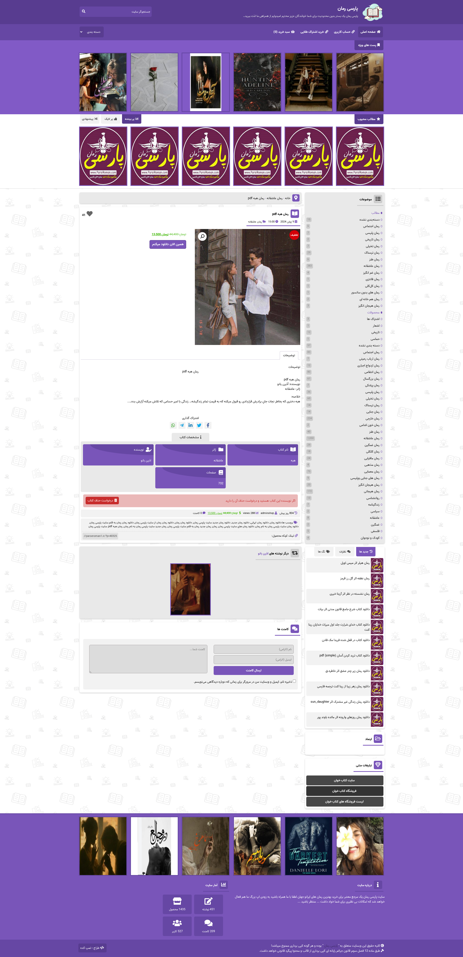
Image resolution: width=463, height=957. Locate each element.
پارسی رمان (331, 945)
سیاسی (375, 511)
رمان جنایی (373, 411)
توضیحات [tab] (289, 355)
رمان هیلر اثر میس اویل (355, 563)
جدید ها (363, 551)
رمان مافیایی (372, 458)
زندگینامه (374, 504)
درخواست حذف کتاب (100, 500)
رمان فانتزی (373, 279)
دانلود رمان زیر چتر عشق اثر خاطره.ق (348, 671)
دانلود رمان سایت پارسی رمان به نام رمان (277, 526)
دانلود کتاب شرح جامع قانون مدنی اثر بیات (344, 609)
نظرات (342, 551)
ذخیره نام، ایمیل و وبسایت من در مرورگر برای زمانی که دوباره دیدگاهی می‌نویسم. (243, 681)
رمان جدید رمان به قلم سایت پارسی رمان (189, 526)
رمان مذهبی (372, 464)
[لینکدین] (190, 425)
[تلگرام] (181, 425)
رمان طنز (374, 259)
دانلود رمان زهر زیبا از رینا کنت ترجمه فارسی (343, 686)
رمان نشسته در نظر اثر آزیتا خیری (350, 593)
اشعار (376, 325)
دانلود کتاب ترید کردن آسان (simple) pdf (345, 655)
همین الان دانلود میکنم (168, 244)
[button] (202, 236)
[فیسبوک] (207, 425)
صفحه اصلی (368, 31)
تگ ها (321, 551)
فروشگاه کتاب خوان (344, 791)
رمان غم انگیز (371, 272)
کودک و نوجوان (370, 537)
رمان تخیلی (373, 246)
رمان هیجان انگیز (369, 305)
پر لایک (109, 119)
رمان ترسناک (372, 252)
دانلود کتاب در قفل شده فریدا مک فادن (346, 640)
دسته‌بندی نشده (370, 219)
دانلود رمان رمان (183, 522)
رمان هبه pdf (280, 214)
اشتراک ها (373, 319)
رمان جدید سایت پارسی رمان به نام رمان (145, 526)
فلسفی (375, 531)
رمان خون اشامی (369, 425)
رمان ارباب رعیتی (369, 358)
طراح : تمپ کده (89, 947)
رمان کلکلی (373, 451)
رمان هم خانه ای (370, 299)
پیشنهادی (87, 119)
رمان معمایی (372, 471)
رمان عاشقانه (275, 198)
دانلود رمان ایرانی (260, 522)
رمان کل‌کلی (372, 286)
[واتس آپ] (173, 425)
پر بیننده (129, 119)
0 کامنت (197, 513)
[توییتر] (199, 425)
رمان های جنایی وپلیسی (365, 478)
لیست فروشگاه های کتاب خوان (344, 801)
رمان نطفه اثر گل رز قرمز (355, 578)
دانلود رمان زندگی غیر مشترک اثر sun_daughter (340, 701)
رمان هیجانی (372, 491)
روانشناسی (373, 498)
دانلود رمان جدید (240, 522)
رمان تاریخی (372, 239)
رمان (214, 526)
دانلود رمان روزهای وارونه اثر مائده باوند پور (343, 717)
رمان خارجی (373, 418)
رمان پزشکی (372, 385)
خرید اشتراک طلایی (312, 31)
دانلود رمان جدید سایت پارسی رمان (211, 522)
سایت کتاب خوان (344, 780)
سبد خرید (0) (281, 31)
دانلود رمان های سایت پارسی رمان (236, 526)
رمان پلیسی (372, 233)
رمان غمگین (372, 445)
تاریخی (375, 332)
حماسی (375, 339)
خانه (287, 198)
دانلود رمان (275, 522)
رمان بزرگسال (371, 378)
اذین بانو (263, 553)
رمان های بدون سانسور (365, 292)
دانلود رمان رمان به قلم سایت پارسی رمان (112, 522)
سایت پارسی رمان (98, 526)
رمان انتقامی (372, 372)
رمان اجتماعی (371, 226)
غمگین (375, 524)
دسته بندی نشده (369, 345)
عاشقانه (375, 517)
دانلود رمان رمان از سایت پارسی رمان (154, 522)
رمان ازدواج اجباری (368, 365)
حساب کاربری (342, 31)
